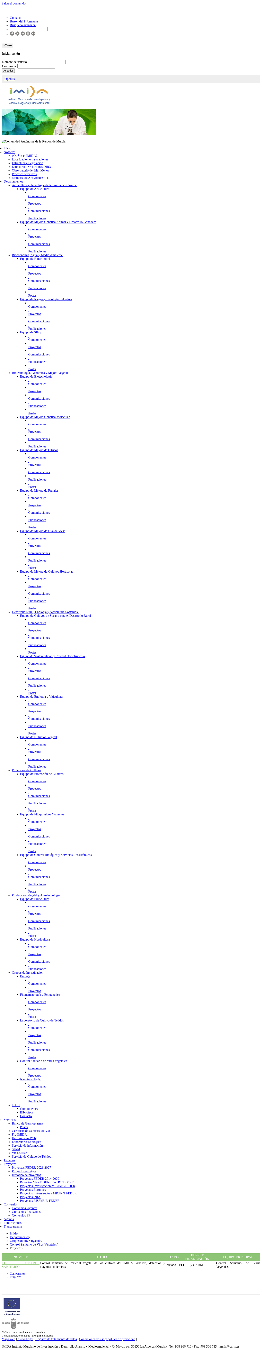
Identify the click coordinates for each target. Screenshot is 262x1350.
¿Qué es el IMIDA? (24, 155)
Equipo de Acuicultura (34, 189)
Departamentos (13, 181)
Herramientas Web (24, 1138)
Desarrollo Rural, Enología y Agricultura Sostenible (45, 612)
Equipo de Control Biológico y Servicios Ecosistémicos (56, 855)
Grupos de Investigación (27, 972)
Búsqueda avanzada (23, 25)
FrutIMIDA (19, 1134)
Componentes (37, 196)
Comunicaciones (39, 211)
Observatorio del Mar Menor (30, 170)
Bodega (25, 976)
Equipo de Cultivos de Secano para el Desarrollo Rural (55, 615)
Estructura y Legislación (27, 163)
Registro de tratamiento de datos (56, 1339)
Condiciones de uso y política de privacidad (107, 1339)
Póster (32, 295)
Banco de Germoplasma (27, 1123)
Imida (13, 1233)
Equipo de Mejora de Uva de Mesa (42, 531)
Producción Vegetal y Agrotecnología (36, 895)
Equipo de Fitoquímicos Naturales (42, 814)
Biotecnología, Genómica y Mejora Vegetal (40, 373)
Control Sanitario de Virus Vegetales (43, 1061)
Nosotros (9, 152)
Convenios (11, 1204)
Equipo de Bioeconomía (35, 258)
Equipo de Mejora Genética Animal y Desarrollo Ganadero (58, 222)
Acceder (8, 70)
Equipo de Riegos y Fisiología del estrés (46, 299)
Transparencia (13, 1226)
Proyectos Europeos (33, 1189)
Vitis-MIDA (20, 1153)
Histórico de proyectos (26, 1175)
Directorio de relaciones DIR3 (31, 166)
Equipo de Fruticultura (34, 899)
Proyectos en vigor (24, 1171)
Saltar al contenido (14, 3)
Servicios (10, 1119)
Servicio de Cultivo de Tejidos (31, 1156)
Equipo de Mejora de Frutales (39, 490)
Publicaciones (37, 218)
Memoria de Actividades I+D (31, 177)
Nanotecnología (30, 1079)
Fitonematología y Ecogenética (40, 994)
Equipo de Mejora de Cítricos (39, 450)
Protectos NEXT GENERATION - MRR (47, 1182)
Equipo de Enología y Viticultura (41, 696)
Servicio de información (27, 1145)
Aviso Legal (25, 1339)
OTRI (16, 1105)
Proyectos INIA (30, 1197)
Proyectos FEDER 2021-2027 (31, 1167)
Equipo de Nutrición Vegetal (38, 737)
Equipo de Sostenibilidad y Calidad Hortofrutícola (52, 656)
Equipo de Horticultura (35, 939)
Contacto (26, 1116)
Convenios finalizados (26, 1211)
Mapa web (8, 1339)
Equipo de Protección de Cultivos (41, 774)
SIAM (16, 1149)
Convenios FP (21, 1215)
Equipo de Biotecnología (36, 376)
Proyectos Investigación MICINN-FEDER (47, 1186)
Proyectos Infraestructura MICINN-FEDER (48, 1193)
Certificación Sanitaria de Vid (31, 1130)
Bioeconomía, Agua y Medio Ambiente (37, 255)
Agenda (9, 1219)
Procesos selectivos (24, 174)
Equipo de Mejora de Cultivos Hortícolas (46, 571)
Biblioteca (26, 1112)
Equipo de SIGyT (31, 332)
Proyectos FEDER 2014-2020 (39, 1178)
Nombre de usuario (15, 62)
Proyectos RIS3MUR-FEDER (40, 1200)
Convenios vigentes (24, 1208)
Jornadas (9, 1160)
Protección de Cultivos (26, 770)
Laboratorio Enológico (26, 1142)
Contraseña (9, 66)
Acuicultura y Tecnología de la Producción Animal (44, 185)
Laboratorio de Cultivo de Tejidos (42, 1020)
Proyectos (34, 203)
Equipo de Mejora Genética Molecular (45, 417)
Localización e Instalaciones (30, 159)
